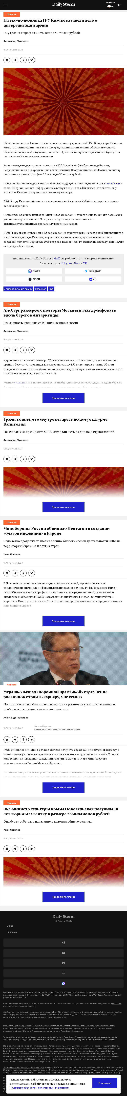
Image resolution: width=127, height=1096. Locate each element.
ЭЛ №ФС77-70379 (71, 995)
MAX (57, 258)
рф (51, 288)
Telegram (67, 263)
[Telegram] (63, 942)
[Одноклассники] (63, 973)
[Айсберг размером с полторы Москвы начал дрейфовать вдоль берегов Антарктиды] (6, 350)
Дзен (77, 263)
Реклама (12, 931)
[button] (5, 6)
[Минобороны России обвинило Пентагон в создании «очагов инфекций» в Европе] (6, 573)
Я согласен (105, 1082)
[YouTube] (63, 953)
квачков (40, 288)
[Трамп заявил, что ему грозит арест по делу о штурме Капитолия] (6, 459)
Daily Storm (63, 5)
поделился (113, 183)
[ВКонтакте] (63, 963)
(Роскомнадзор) (34, 995)
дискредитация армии (18, 288)
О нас (10, 925)
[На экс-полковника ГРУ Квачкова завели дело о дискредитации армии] (6, 60)
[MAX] (63, 983)
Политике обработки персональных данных (39, 1088)
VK (85, 263)
